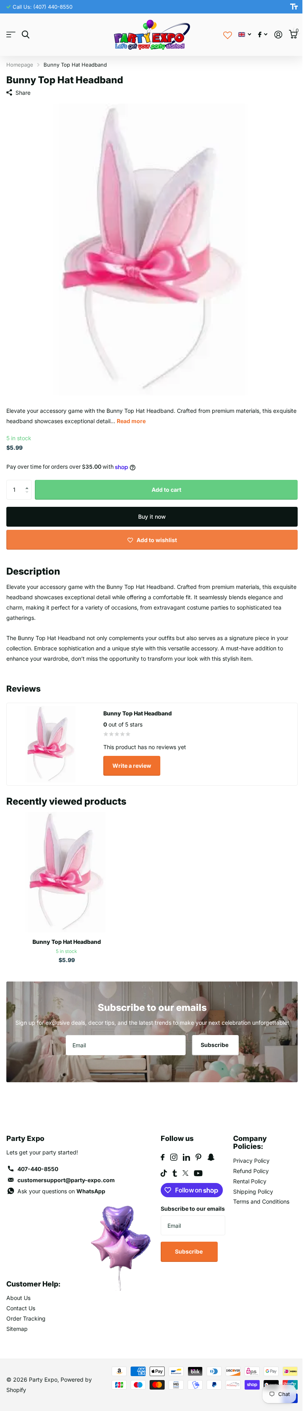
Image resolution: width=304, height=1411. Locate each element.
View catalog (10, 34)
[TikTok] (164, 1173)
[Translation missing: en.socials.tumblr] (175, 1173)
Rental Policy (249, 1181)
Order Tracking (26, 1318)
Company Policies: (250, 1142)
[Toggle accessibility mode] (294, 7)
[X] (185, 1173)
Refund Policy (251, 1171)
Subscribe (215, 1044)
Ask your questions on (61, 1191)
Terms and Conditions (261, 1201)
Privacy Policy (251, 1160)
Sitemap (17, 1328)
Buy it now (152, 516)
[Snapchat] (211, 1157)
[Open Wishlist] (227, 34)
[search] (25, 35)
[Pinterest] (198, 1157)
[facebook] (163, 1157)
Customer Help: (33, 1284)
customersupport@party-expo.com (66, 1180)
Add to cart (166, 489)
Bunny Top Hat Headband (66, 941)
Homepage (19, 64)
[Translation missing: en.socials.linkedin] (186, 1157)
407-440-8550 (37, 1169)
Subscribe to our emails (193, 1208)
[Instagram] (173, 1157)
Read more (131, 421)
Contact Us (20, 1308)
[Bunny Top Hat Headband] (66, 872)
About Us (18, 1297)
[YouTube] (198, 1173)
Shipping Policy (253, 1191)
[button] (29, 483)
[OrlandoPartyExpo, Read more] (263, 35)
